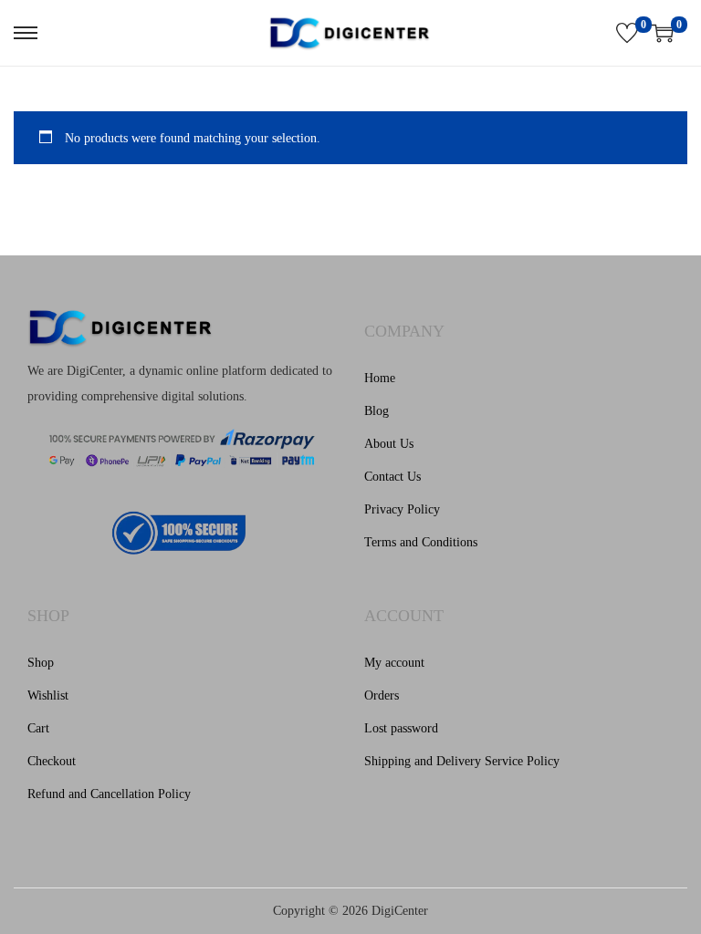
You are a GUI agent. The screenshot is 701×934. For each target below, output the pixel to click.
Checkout (51, 761)
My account (394, 662)
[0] (627, 33)
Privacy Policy (402, 509)
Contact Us (392, 476)
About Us (388, 444)
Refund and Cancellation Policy (109, 794)
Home (379, 378)
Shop (40, 662)
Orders (381, 695)
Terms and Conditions (420, 542)
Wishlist (47, 695)
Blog (376, 411)
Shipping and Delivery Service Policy (462, 761)
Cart (38, 728)
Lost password (401, 728)
